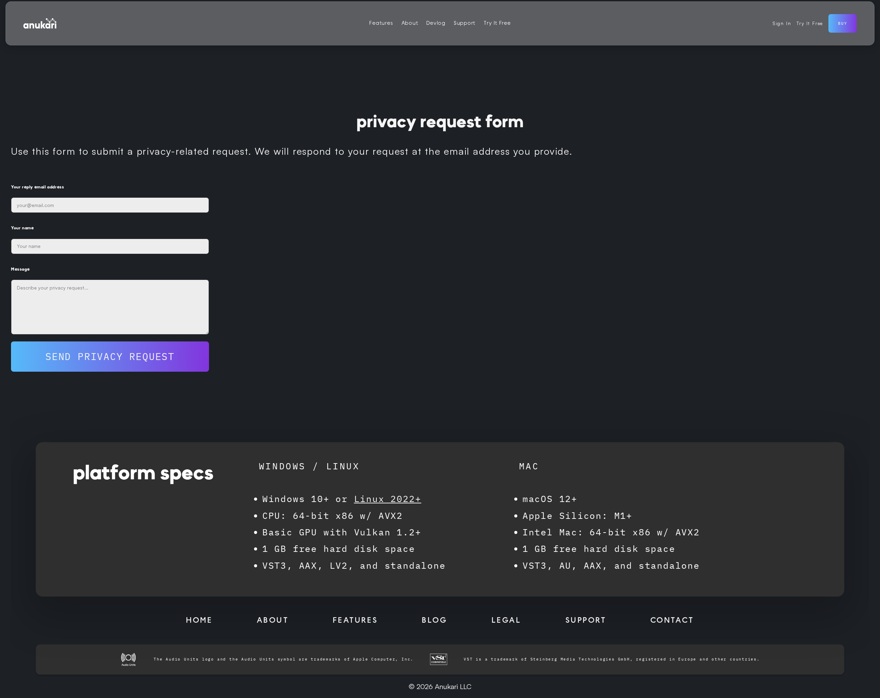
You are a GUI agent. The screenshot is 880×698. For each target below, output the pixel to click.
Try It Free (497, 23)
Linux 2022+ (387, 498)
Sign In (781, 23)
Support (464, 23)
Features (381, 23)
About (410, 23)
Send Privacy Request (110, 356)
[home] (39, 23)
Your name (22, 228)
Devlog (436, 23)
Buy (842, 23)
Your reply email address (37, 187)
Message (20, 269)
